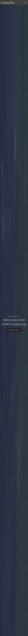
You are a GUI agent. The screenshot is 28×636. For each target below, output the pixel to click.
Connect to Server (14, 330)
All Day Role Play (7, 2)
